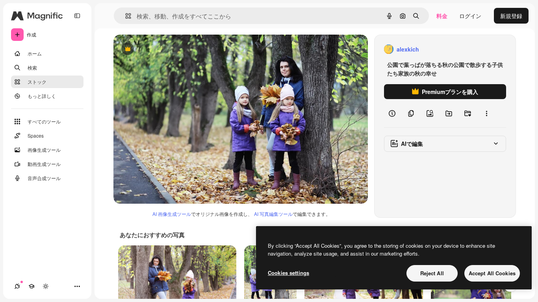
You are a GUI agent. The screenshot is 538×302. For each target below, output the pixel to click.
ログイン (470, 16)
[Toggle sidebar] (77, 15)
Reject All (432, 273)
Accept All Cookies (492, 273)
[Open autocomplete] (125, 16)
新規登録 (511, 16)
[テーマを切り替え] (45, 286)
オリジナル (167, 49)
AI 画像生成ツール (171, 213)
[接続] (17, 286)
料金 (441, 16)
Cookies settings (288, 272)
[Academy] (31, 286)
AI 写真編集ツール (273, 213)
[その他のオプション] (486, 113)
